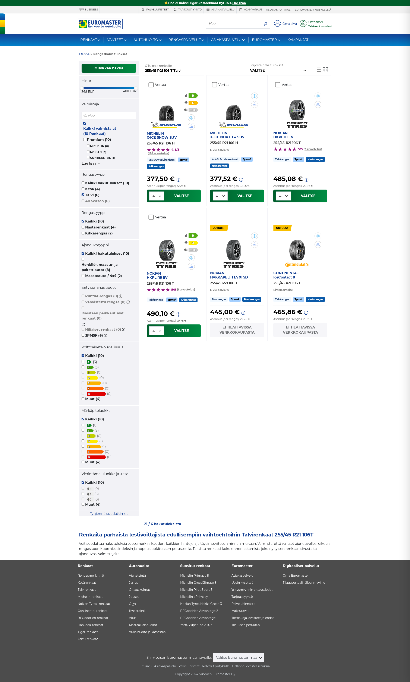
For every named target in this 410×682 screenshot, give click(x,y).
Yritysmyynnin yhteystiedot (252, 590)
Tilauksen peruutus (245, 625)
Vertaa (160, 85)
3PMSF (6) (94, 335)
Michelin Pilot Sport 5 (196, 590)
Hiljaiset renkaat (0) (103, 329)
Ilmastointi (137, 611)
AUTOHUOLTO (145, 40)
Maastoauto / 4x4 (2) (103, 276)
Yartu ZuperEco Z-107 (196, 625)
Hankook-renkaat (90, 625)
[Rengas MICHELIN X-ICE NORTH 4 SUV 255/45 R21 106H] (233, 107)
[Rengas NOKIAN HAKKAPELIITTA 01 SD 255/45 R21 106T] (233, 247)
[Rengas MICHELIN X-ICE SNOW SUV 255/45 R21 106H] (166, 108)
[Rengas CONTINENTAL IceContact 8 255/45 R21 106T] (297, 247)
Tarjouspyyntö (190, 9)
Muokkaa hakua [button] (108, 68)
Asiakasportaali (278, 9)
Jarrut (133, 583)
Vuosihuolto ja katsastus (147, 632)
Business (91, 9)
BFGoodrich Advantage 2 (199, 611)
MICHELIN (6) (99, 146)
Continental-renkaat (93, 611)
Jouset (134, 597)
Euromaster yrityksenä (313, 9)
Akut (132, 618)
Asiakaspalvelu (223, 9)
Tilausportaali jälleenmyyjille (304, 583)
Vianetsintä (137, 575)
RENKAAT (88, 40)
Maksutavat (240, 611)
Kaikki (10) (94, 221)
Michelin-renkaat (90, 597)
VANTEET (115, 40)
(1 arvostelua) (186, 289)
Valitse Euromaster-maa (237, 657)
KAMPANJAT (297, 40)
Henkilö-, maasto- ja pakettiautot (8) (100, 267)
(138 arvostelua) (158, 153)
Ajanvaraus (252, 9)
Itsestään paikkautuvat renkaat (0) (103, 315)
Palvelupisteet (157, 9)
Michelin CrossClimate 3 (198, 583)
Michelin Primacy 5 (194, 575)
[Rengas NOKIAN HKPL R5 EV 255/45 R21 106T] (166, 248)
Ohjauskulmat (139, 590)
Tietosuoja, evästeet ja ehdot (252, 618)
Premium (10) (99, 140)
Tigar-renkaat (88, 632)
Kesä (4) (92, 189)
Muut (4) (93, 399)
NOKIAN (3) (98, 152)
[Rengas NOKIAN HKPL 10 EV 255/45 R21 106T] (297, 107)
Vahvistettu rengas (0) (105, 302)
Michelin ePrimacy (194, 597)
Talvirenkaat (87, 590)
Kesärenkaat (87, 583)
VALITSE (181, 196)
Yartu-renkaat (88, 639)
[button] (120, 296)
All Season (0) (97, 201)
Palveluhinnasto (243, 604)
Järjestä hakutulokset (266, 65)
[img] (132, 115)
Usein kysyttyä (242, 583)
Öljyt (132, 604)
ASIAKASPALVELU (226, 40)
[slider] (82, 88)
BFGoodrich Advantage (197, 618)
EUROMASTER (264, 40)
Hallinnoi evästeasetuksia (251, 666)
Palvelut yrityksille (216, 666)
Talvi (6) (92, 195)
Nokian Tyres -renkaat (94, 604)
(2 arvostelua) (313, 149)
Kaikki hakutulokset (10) (107, 183)
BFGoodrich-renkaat (93, 618)
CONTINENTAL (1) (102, 157)
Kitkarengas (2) (99, 233)
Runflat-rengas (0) (101, 296)
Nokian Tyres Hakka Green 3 (201, 604)
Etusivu (146, 666)
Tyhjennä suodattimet (109, 514)
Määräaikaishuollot (143, 625)
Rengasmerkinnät (91, 575)
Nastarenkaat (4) (100, 227)
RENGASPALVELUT (184, 40)
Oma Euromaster (296, 575)
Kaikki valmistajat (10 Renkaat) (99, 131)
